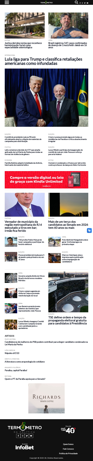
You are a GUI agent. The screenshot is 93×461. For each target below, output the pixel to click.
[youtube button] (87, 3)
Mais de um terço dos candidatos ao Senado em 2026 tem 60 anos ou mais (68, 224)
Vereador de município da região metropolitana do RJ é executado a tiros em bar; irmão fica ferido (23, 226)
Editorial (8, 376)
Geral (50, 40)
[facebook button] (80, 3)
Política (8, 147)
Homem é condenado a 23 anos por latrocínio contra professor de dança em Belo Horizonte (67, 164)
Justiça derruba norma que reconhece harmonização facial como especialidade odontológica (23, 45)
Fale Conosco (68, 449)
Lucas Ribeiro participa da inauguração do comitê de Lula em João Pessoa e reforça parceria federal (65, 152)
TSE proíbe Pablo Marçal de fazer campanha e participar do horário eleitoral (31, 242)
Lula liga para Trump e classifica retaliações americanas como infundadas (43, 61)
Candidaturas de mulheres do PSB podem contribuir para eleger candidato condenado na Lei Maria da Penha (46, 343)
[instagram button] (82, 3)
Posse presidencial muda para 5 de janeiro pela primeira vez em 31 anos (31, 257)
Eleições (8, 134)
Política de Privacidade (68, 453)
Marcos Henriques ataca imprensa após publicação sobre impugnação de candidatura (72, 258)
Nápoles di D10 (12, 353)
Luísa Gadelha (10, 350)
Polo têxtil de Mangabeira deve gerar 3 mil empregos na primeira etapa (75, 242)
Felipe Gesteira (10, 339)
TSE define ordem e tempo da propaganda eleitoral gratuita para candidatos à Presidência (67, 320)
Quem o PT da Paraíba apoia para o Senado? (25, 379)
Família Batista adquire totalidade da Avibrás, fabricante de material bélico (23, 164)
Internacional (10, 55)
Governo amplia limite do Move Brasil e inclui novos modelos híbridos (31, 278)
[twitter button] (84, 3)
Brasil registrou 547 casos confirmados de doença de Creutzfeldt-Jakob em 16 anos (67, 45)
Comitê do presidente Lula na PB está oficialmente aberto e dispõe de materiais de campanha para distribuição (23, 139)
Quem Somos (68, 444)
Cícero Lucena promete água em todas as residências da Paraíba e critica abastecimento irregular (67, 139)
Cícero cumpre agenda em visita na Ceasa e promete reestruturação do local (29, 293)
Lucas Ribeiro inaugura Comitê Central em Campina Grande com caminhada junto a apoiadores (31, 324)
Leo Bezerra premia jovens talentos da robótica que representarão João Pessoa (29, 308)
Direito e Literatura (12, 359)
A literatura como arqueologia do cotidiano (25, 361)
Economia (8, 160)
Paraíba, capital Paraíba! (16, 370)
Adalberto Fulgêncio (12, 367)
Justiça (7, 40)
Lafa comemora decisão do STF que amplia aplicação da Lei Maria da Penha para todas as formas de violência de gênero (24, 152)
